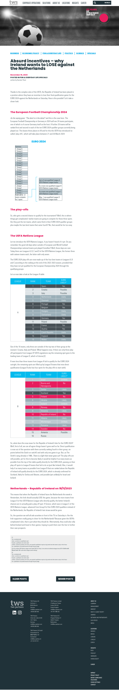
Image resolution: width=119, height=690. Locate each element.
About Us (56, 2)
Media (92, 623)
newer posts (65, 578)
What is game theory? (97, 612)
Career (83, 2)
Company (93, 603)
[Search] (95, 3)
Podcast (93, 653)
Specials (91, 53)
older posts (19, 578)
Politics (69, 53)
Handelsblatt (95, 659)
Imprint (93, 673)
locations (66, 2)
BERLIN (92, 634)
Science (80, 53)
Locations (94, 629)
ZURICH (93, 642)
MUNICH (93, 631)
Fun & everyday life (52, 53)
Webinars (94, 656)
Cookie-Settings (95, 682)
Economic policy (30, 53)
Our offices (94, 620)
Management (95, 606)
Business (14, 53)
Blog (92, 650)
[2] (44, 356)
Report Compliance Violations (96, 679)
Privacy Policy (95, 675)
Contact (93, 685)
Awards (93, 615)
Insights (75, 2)
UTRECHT (93, 639)
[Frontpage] (15, 3)
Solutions (47, 2)
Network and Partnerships (99, 617)
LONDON (93, 637)
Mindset (93, 609)
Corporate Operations (31, 2)
